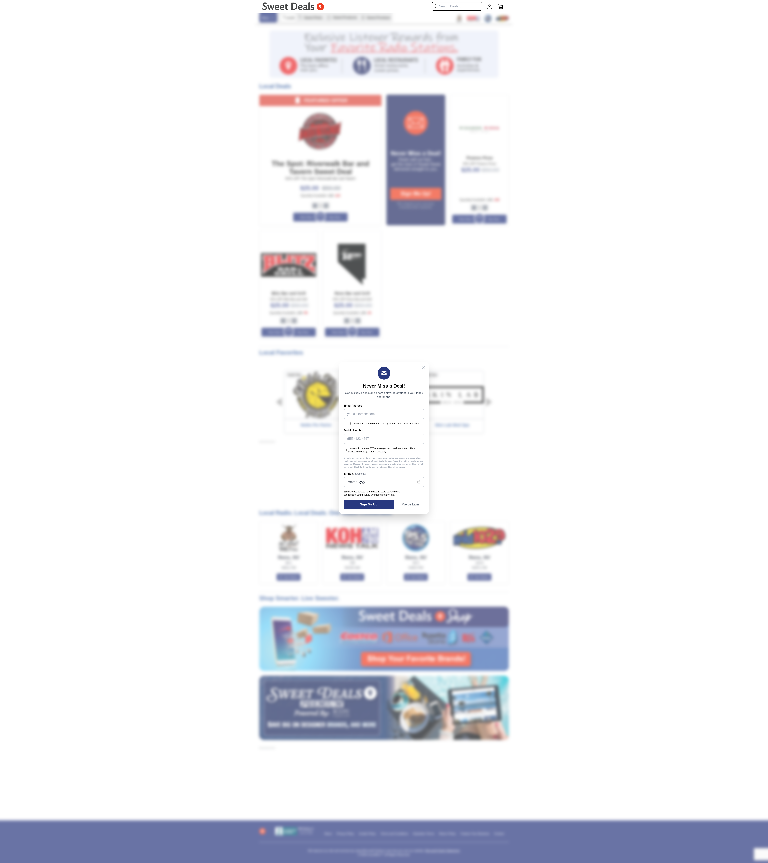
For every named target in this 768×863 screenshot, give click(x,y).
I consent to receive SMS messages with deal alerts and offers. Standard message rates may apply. (381, 450)
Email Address (353, 405)
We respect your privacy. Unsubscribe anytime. (369, 494)
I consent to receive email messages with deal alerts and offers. (386, 423)
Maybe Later (410, 504)
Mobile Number (353, 430)
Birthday (355, 473)
